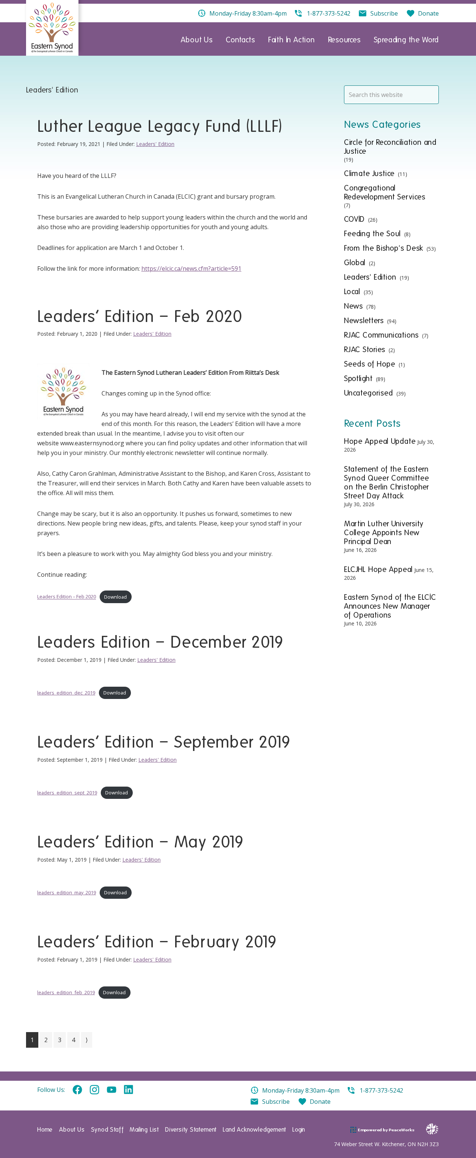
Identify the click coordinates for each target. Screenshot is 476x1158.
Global (355, 262)
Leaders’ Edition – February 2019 (157, 942)
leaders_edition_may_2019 (66, 892)
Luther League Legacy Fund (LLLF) (160, 126)
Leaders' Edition (155, 143)
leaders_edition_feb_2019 (66, 992)
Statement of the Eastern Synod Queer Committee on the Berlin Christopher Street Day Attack (386, 482)
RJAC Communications (381, 335)
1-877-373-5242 (381, 1090)
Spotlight (358, 378)
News (353, 306)
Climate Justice (369, 173)
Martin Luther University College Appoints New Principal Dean (384, 533)
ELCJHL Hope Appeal (378, 569)
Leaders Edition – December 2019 (160, 642)
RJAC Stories (364, 349)
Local (352, 291)
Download (115, 596)
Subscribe (276, 1101)
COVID (354, 219)
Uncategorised (368, 393)
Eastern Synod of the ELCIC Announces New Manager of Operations (390, 606)
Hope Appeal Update (380, 441)
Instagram (94, 1090)
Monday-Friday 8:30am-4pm (301, 1090)
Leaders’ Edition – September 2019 (164, 742)
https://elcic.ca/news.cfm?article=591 (191, 268)
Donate (320, 1101)
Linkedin (128, 1090)
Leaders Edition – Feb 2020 (66, 596)
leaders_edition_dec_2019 (66, 692)
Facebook (77, 1090)
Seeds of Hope (369, 364)
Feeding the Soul (372, 234)
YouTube (111, 1090)
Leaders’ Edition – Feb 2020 (140, 316)
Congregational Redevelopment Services (384, 192)
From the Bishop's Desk (383, 248)
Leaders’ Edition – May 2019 (140, 842)
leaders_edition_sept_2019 (67, 792)
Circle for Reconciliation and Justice (390, 146)
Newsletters (364, 320)
